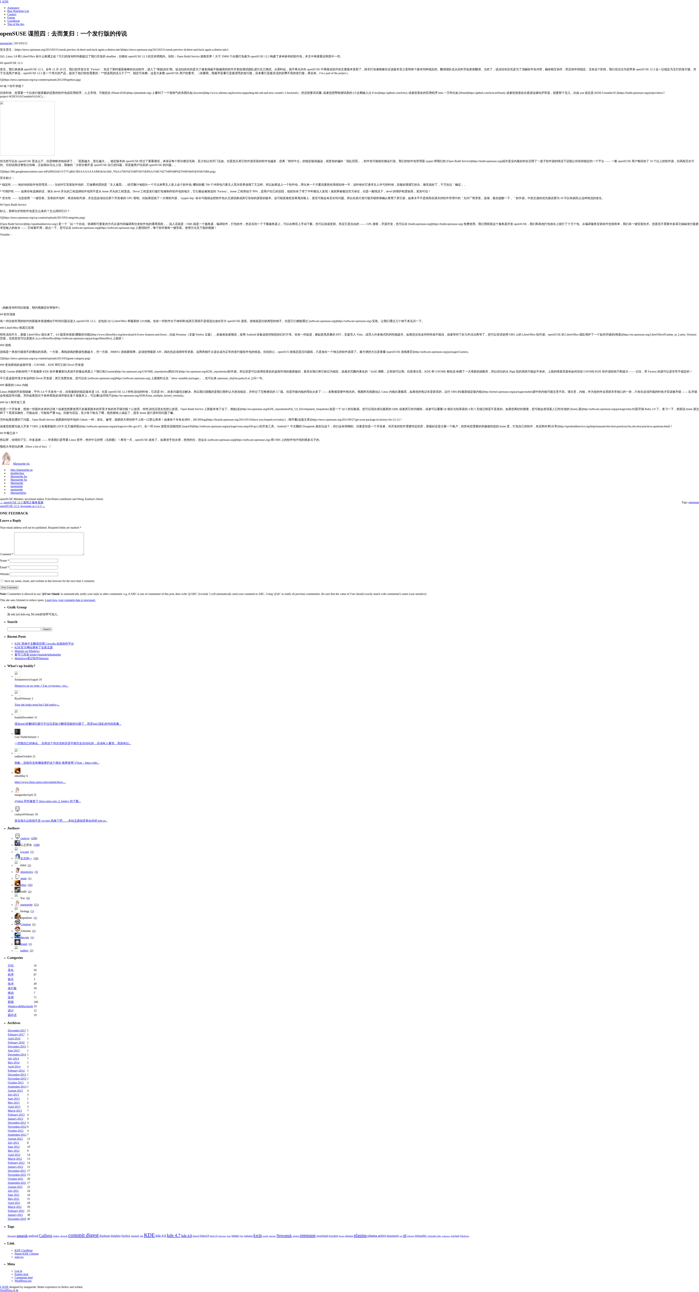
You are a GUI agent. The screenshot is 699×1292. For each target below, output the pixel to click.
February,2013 (16, 1114)
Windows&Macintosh (20, 1006)
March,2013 (15, 1110)
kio (242, 1236)
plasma (360, 1235)
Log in (18, 1271)
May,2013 (13, 1102)
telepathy (421, 1236)
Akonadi (11, 1236)
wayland (455, 1235)
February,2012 (16, 1162)
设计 (11, 1010)
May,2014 (13, 1062)
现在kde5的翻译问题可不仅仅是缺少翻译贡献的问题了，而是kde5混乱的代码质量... (68, 723)
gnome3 (135, 1235)
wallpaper (446, 1236)
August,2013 (15, 1090)
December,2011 (17, 1170)
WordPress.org (23, 1280)
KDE (149, 1235)
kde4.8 (196, 1236)
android (33, 1236)
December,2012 (17, 1122)
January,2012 (15, 1166)
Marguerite (17, 483)
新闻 (11, 1001)
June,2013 (14, 1098)
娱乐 (11, 979)
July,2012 (13, 1142)
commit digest (83, 1235)
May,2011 (13, 1198)
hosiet (23, 944)
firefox (125, 1236)
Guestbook (13, 20)
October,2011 (15, 1178)
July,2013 (13, 1094)
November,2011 (17, 1174)
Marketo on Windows (27, 651)
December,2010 (17, 1218)
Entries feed (21, 1274)
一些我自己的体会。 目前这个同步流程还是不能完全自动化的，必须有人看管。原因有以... (73, 743)
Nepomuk (284, 1236)
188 (36, 844)
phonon (349, 1235)
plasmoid (392, 1236)
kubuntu (248, 1235)
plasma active (376, 1236)
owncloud (322, 1235)
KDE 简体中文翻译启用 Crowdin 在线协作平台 (44, 643)
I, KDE (4, 1)
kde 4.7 (174, 1235)
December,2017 (17, 1030)
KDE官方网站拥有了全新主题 (34, 647)
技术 (11, 983)
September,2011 (17, 1182)
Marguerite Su (19, 476)
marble (265, 1236)
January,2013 (15, 1118)
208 (34, 838)
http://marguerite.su (22, 469)
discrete (24, 937)
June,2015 (14, 1050)
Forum (11, 17)
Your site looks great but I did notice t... (37, 704)
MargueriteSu (18, 492)
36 (30, 885)
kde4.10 (214, 1236)
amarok (22, 1236)
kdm (229, 1236)
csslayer (24, 838)
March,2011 (15, 1206)
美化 (11, 970)
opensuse (693, 502)
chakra (56, 1236)
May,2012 (13, 1150)
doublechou (17, 473)
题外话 (12, 1015)
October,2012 (15, 1130)
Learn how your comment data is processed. (70, 600)
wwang (24, 851)
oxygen (333, 1236)
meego (272, 1236)
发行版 (12, 988)
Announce (13, 7)
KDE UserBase (24, 1250)
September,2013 (17, 1086)
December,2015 (17, 1046)
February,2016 (16, 1042)
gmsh (23, 878)
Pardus (342, 1236)
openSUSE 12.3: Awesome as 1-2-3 (22, 506)
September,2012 (17, 1134)
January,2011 (15, 1214)
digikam (104, 1236)
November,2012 (17, 1126)
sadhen (24, 950)
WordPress (6, 1290)
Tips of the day (15, 24)
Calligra (45, 1235)
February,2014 (16, 1070)
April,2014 (14, 1066)
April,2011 (14, 1202)
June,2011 (13, 1194)
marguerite (17, 486)
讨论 (11, 965)
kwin (257, 1235)
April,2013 (14, 1106)
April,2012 (14, 1154)
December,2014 (17, 1054)
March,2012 (15, 1158)
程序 (11, 974)
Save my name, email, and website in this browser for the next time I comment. (49, 581)
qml (400, 1236)
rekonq (410, 1236)
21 (36, 904)
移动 (11, 992)
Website (4, 574)
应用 (11, 997)
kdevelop (222, 1236)
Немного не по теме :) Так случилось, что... (41, 685)
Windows (464, 1236)
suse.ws (19, 1256)
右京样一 (26, 858)
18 (35, 858)
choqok (64, 1236)
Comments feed (24, 1277)
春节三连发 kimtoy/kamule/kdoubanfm (38, 654)
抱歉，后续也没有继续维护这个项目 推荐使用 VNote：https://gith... (57, 762)
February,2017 (16, 1034)
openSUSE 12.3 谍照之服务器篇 (22, 502)
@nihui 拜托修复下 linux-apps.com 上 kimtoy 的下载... (48, 801)
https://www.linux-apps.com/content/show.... (40, 782)
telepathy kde (434, 1236)
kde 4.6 (161, 1236)
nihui (23, 885)
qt (404, 1235)
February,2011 (16, 1210)
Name (4, 560)
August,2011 (15, 1186)
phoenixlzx (26, 871)
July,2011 (13, 1190)
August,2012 (15, 1138)
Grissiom (25, 924)
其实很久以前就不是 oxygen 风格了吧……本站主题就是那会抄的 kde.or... (61, 820)
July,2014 (13, 1058)
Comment (6, 554)
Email (4, 567)
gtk (141, 1236)
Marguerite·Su (21, 463)
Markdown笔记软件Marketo (32, 658)
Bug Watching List (18, 11)
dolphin (116, 1236)
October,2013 (15, 1082)
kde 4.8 (186, 1236)
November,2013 (17, 1078)
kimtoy (236, 1235)
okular (296, 1236)
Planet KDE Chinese (27, 1253)
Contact (11, 14)
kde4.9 (204, 1236)
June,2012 (14, 1146)
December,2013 (17, 1074)
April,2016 (14, 1038)
